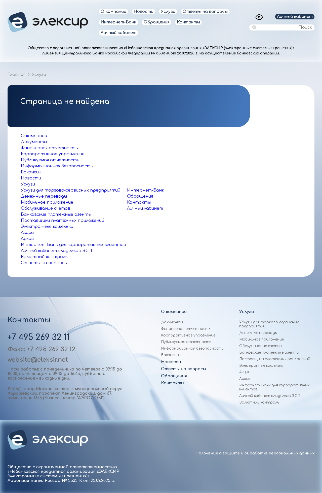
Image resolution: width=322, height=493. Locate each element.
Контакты (188, 22)
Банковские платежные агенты (56, 214)
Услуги (168, 11)
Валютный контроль (44, 257)
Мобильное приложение (47, 202)
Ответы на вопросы (205, 11)
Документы (34, 142)
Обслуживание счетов (45, 208)
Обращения (157, 22)
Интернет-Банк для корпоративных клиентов (73, 244)
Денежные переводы (44, 196)
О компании (113, 11)
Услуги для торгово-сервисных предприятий (70, 190)
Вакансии (31, 172)
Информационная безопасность (57, 166)
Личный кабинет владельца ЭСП (56, 251)
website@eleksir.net (38, 359)
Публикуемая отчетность (50, 160)
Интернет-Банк (118, 22)
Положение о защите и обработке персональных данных (254, 453)
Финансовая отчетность (49, 148)
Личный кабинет (118, 32)
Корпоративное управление (53, 154)
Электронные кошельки (47, 226)
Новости (143, 11)
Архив (27, 238)
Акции (27, 232)
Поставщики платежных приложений (62, 220)
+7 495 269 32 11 (39, 337)
